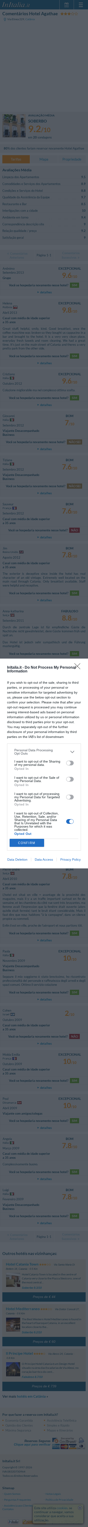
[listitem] (44, 751)
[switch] (70, 763)
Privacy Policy (70, 859)
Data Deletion (17, 859)
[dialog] (44, 763)
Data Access (44, 859)
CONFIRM (26, 843)
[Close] (78, 667)
